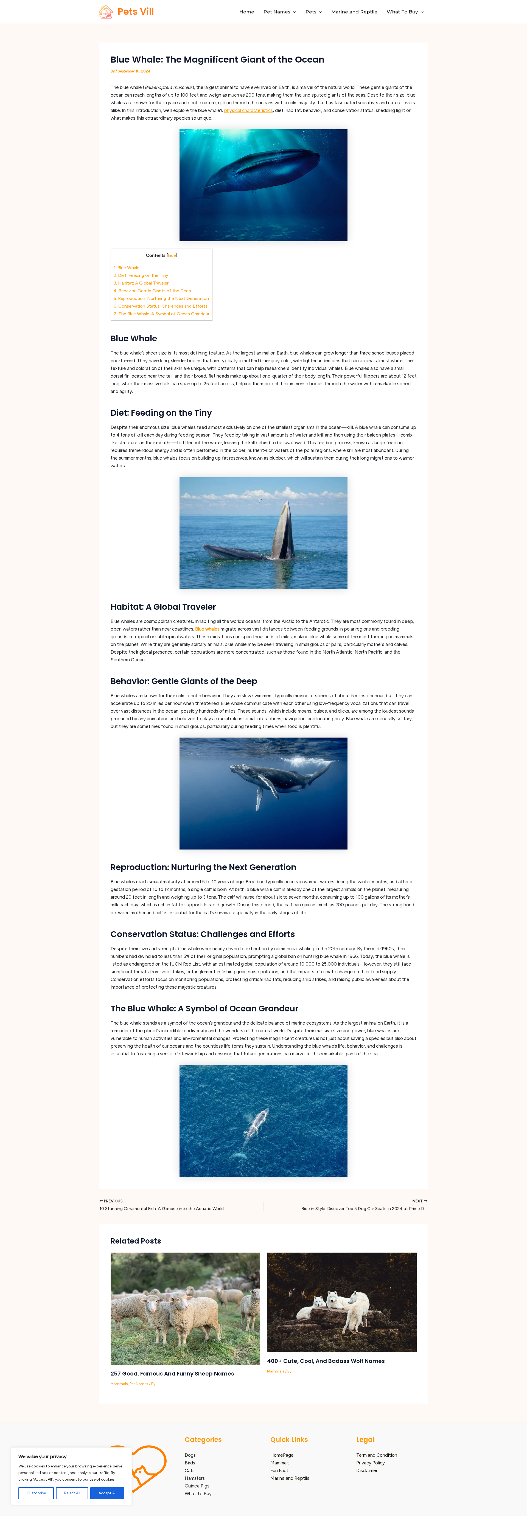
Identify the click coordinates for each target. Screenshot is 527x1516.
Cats (190, 1470)
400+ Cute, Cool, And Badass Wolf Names (326, 1361)
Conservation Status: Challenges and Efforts (161, 306)
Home (246, 12)
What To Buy (402, 12)
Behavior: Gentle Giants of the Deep (152, 290)
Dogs (190, 1455)
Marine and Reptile (354, 12)
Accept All (107, 1493)
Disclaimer (366, 1470)
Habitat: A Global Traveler (141, 283)
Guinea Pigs (197, 1486)
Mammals (119, 1384)
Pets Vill (136, 11)
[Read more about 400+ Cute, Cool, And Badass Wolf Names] (342, 1302)
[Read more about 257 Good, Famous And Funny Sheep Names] (185, 1308)
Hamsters (195, 1478)
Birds (190, 1463)
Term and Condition (376, 1455)
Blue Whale (126, 267)
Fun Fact (279, 1470)
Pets (310, 12)
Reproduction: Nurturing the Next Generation (161, 298)
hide (172, 255)
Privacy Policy (370, 1463)
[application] (293, 12)
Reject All (72, 1493)
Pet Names (277, 12)
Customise (36, 1493)
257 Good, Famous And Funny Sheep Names (172, 1373)
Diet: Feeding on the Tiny (141, 275)
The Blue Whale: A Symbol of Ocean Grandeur (161, 313)
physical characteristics (248, 110)
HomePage (282, 1455)
